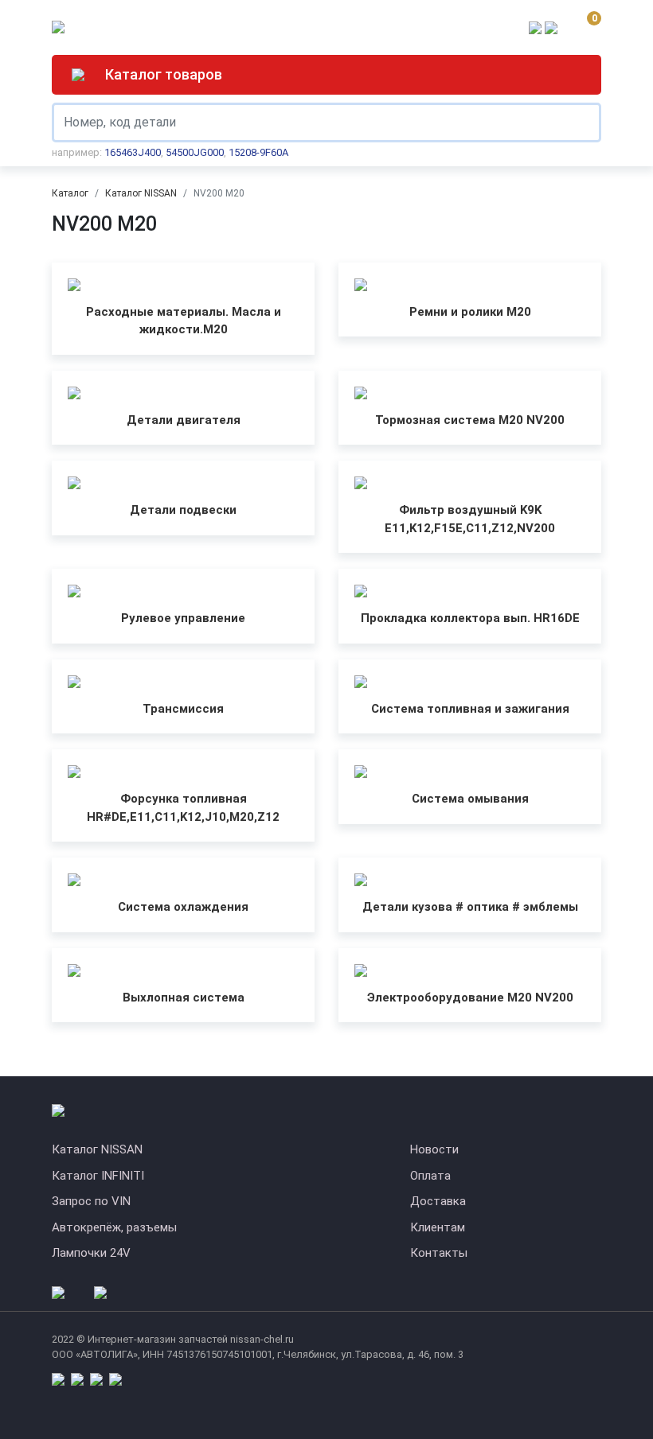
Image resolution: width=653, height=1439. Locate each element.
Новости (434, 1149)
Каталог (70, 193)
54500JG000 (195, 152)
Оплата (430, 1176)
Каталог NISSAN (141, 193)
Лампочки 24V (91, 1253)
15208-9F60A (258, 152)
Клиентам (437, 1227)
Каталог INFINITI (98, 1176)
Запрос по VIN (91, 1201)
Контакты (438, 1253)
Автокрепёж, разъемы (114, 1227)
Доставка (438, 1201)
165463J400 (132, 152)
